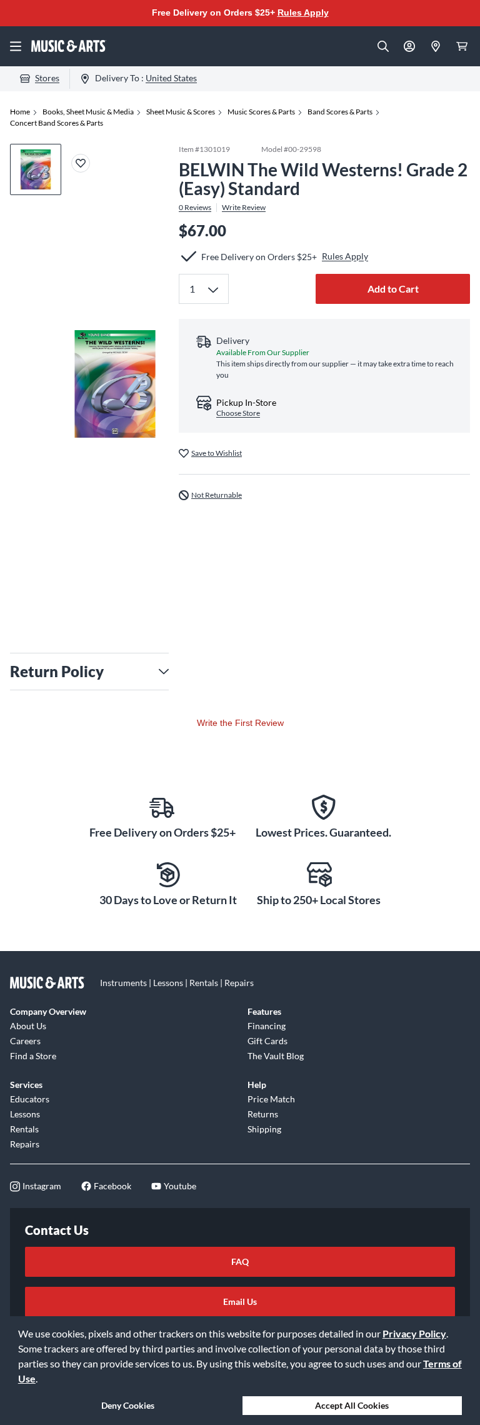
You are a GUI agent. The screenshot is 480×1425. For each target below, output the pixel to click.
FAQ (240, 1261)
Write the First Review (240, 723)
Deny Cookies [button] (127, 1405)
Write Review (244, 207)
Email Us (240, 1301)
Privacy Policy (414, 1333)
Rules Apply (303, 13)
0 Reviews (195, 207)
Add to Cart (393, 289)
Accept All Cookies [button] (352, 1405)
